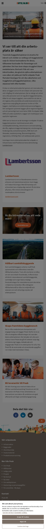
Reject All (23, 522)
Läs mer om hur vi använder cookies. (15, 513)
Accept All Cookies (23, 517)
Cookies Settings (23, 526)
